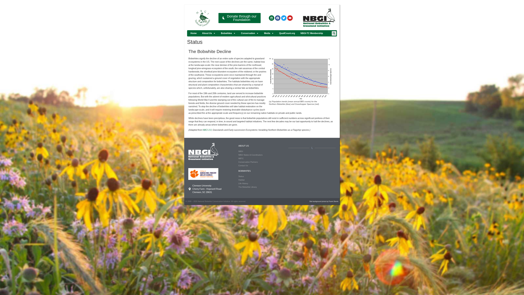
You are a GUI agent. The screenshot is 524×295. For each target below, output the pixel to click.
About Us (207, 33)
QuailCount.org (287, 33)
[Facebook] (277, 18)
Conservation (248, 33)
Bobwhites (226, 33)
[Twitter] (284, 18)
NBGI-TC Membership (311, 33)
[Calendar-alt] (271, 18)
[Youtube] (290, 18)
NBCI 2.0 (207, 130)
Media (267, 33)
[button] (334, 33)
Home (193, 33)
